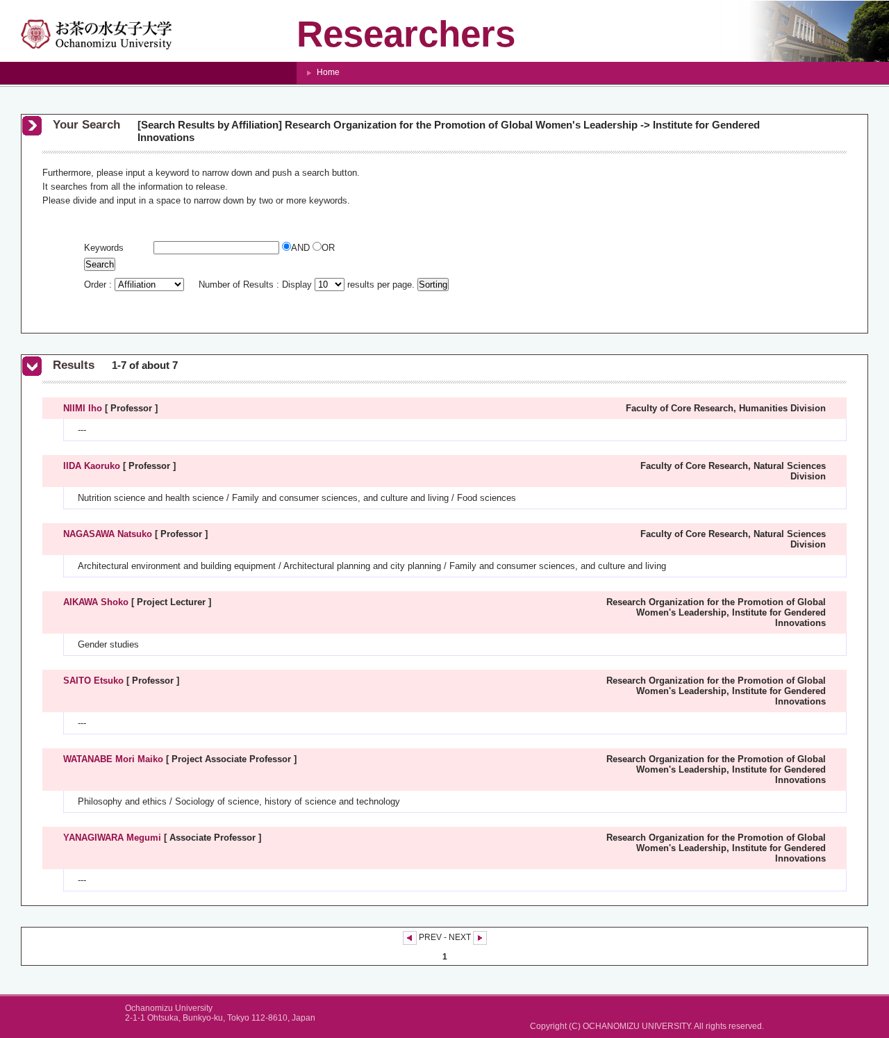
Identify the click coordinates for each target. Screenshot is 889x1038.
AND (302, 247)
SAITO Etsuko (93, 680)
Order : (99, 284)
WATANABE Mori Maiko (113, 759)
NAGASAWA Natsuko (107, 534)
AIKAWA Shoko (95, 602)
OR (328, 247)
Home (328, 72)
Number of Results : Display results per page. (308, 284)
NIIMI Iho (82, 408)
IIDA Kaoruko (91, 466)
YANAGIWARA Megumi (112, 837)
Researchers (406, 33)
